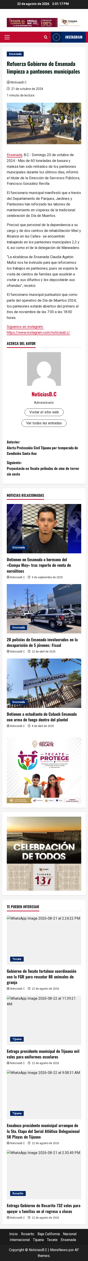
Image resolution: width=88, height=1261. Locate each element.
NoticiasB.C (19, 82)
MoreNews (59, 1250)
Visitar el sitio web (44, 412)
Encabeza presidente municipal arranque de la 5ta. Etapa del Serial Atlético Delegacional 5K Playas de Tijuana (43, 1130)
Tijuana (16, 1039)
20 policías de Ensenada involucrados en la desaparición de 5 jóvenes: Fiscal (42, 642)
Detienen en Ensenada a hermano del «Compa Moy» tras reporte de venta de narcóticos (39, 565)
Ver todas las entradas (44, 423)
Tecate (16, 959)
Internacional (20, 1240)
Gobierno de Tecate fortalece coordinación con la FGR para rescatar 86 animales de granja (41, 976)
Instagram (73, 37)
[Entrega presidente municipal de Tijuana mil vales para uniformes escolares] (44, 1020)
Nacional (69, 1234)
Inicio (13, 1234)
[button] (7, 37)
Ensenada (15, 54)
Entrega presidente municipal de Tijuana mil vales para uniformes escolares (43, 1054)
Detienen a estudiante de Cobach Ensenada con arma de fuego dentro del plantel (42, 716)
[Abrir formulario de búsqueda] (45, 37)
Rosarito (17, 1193)
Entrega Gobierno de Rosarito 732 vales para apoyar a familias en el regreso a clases (43, 1208)
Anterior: (42, 447)
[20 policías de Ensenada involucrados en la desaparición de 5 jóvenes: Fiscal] (44, 608)
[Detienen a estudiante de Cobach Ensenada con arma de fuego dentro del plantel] (44, 683)
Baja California (48, 1234)
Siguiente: (43, 468)
